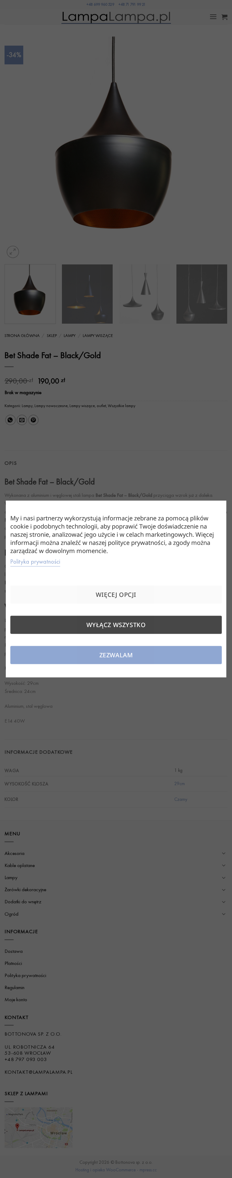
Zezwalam (116, 655)
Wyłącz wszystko (116, 625)
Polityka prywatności (35, 561)
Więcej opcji (116, 595)
